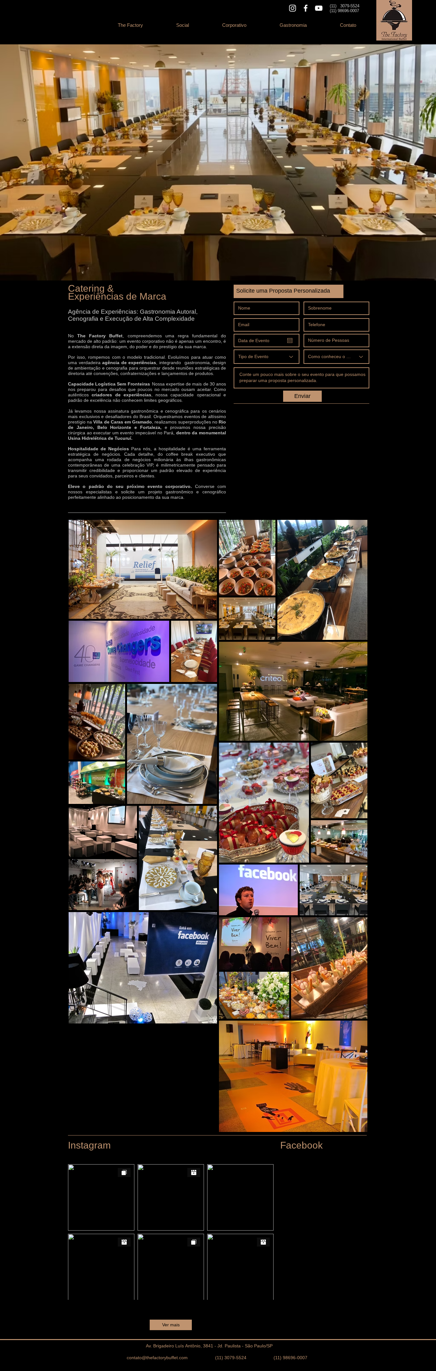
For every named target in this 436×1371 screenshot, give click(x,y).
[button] (183, 25)
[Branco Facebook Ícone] (305, 8)
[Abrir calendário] (289, 340)
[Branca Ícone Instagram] (292, 8)
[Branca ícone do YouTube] (318, 8)
